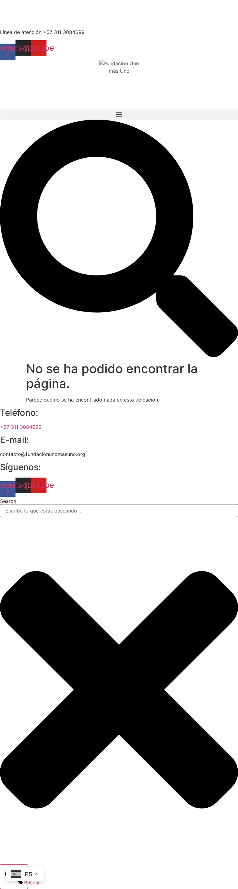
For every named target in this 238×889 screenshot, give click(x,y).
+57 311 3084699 (21, 427)
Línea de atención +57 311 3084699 (42, 32)
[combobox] (119, 510)
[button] (119, 114)
